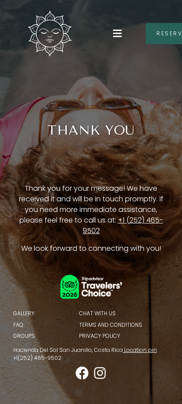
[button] (117, 33)
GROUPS (24, 336)
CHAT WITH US (97, 313)
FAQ (18, 324)
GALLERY (23, 313)
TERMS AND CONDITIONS (110, 324)
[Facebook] (82, 373)
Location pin (140, 350)
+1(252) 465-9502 (37, 358)
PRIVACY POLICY (99, 336)
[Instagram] (99, 373)
